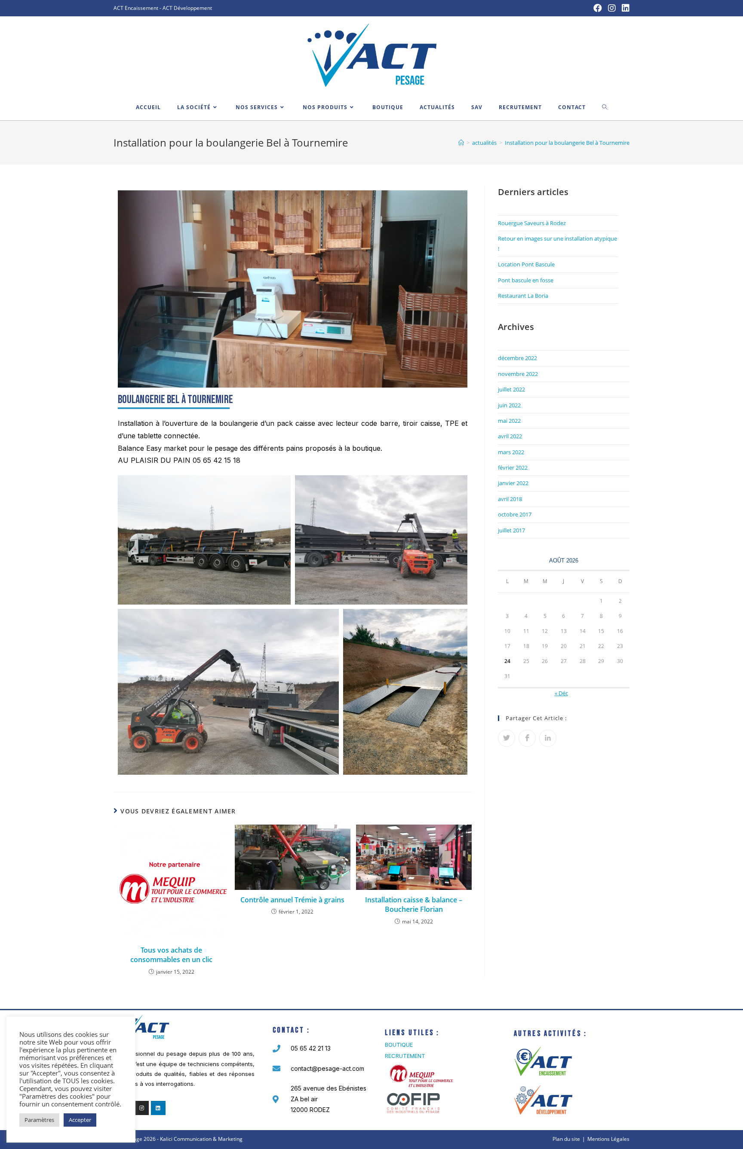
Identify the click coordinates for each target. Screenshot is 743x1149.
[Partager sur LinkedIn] (547, 738)
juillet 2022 (511, 389)
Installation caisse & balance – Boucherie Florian (413, 904)
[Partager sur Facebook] (527, 738)
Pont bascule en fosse (525, 280)
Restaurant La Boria (523, 295)
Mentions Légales (608, 1139)
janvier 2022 (513, 483)
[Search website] (605, 107)
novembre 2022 (518, 374)
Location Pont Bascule (526, 264)
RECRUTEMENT (405, 1055)
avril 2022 (510, 436)
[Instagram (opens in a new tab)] (612, 8)
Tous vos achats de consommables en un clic (171, 954)
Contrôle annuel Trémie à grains (292, 900)
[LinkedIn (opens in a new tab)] (624, 8)
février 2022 (513, 467)
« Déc (561, 693)
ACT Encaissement (136, 8)
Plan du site (566, 1139)
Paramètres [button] (39, 1120)
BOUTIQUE (399, 1044)
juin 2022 (509, 405)
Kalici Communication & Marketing (201, 1139)
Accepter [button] (80, 1120)
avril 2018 (510, 499)
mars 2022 (511, 452)
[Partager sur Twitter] (506, 738)
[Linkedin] (158, 1108)
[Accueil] (461, 143)
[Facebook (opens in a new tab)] (597, 8)
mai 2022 (509, 421)
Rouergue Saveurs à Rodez (532, 223)
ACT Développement (187, 8)
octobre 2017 (514, 514)
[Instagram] (142, 1108)
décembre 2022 (517, 358)
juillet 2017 (511, 530)
